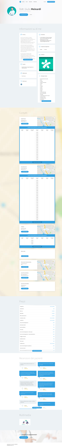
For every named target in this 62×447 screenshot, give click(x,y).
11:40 (37, 147)
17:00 (37, 200)
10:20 (37, 134)
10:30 (37, 135)
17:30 (37, 205)
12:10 (37, 152)
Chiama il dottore (25, 123)
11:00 (37, 140)
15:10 (37, 182)
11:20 (37, 144)
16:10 (37, 192)
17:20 (37, 204)
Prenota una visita (51, 1)
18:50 (37, 219)
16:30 (37, 195)
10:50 (37, 139)
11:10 (37, 142)
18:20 (37, 214)
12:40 (37, 157)
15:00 (37, 180)
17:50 (37, 209)
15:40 (37, 187)
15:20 (32, 240)
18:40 (37, 217)
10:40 (37, 137)
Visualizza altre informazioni (28, 59)
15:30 (37, 185)
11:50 (37, 149)
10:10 (37, 132)
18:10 (37, 212)
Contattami (31, 437)
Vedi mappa (46, 121)
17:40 (37, 207)
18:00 (37, 210)
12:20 (37, 154)
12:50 (37, 159)
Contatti (45, 1)
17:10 (37, 202)
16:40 (37, 197)
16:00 (37, 190)
